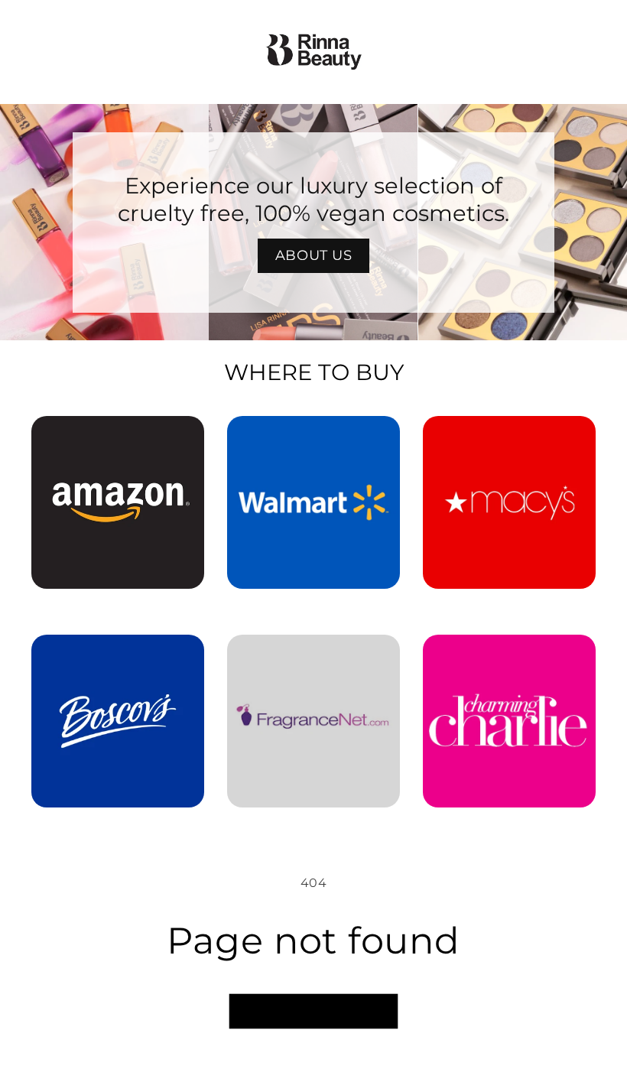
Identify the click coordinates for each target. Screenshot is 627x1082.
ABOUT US (313, 255)
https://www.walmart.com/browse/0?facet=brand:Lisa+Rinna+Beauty (313, 437)
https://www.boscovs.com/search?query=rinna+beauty (117, 656)
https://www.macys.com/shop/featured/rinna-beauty (509, 437)
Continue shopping (313, 1011)
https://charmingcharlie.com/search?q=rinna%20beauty (509, 656)
